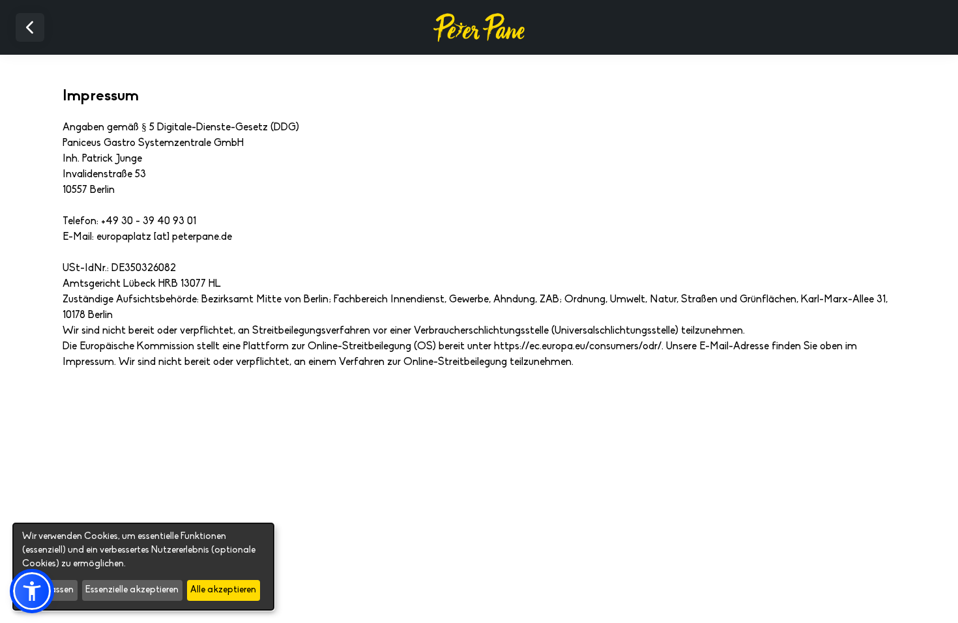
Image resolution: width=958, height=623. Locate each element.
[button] (32, 591)
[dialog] (143, 566)
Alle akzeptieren (223, 590)
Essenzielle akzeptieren (132, 590)
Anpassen (53, 590)
